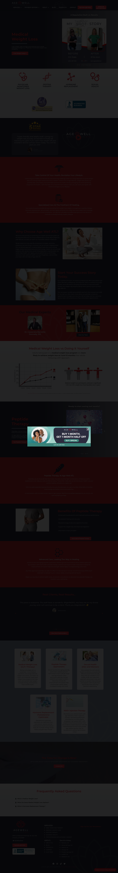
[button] (88, 429)
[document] (59, 436)
